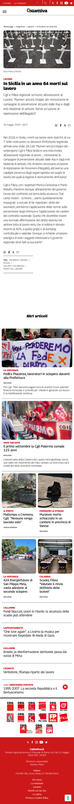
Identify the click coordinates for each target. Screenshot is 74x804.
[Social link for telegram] (71, 3)
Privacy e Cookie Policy (37, 797)
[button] (56, 125)
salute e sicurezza (13, 265)
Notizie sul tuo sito (37, 790)
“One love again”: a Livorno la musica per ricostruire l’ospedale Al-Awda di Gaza (31, 633)
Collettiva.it (37, 749)
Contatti (7, 3)
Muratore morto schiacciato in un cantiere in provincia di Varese (55, 520)
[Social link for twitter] (53, 3)
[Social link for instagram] (61, 3)
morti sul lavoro (13, 268)
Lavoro (31, 26)
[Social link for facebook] (57, 3)
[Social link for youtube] (66, 3)
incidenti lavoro (18, 260)
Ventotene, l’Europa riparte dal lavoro (28, 672)
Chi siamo (37, 779)
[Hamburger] (5, 12)
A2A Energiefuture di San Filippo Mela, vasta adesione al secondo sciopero (17, 585)
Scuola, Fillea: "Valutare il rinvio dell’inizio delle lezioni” (51, 585)
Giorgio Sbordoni (10, 527)
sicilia (6, 262)
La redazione (20, 3)
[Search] (45, 3)
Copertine (20, 26)
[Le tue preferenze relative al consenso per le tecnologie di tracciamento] (68, 798)
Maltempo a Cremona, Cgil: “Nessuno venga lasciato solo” (18, 518)
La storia (37, 794)
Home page (8, 26)
